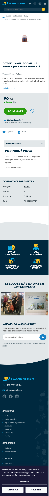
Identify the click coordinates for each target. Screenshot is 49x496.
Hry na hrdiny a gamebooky (15, 422)
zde (33, 475)
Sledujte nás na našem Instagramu (24, 285)
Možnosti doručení (14, 120)
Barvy (27, 186)
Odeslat (42, 337)
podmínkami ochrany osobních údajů (24, 344)
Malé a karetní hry (11, 419)
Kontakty (8, 448)
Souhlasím (36, 489)
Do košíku (17, 111)
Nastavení (24, 481)
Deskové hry (9, 416)
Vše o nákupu (9, 463)
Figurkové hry (10, 429)
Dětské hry (8, 426)
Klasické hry (9, 432)
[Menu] (44, 3)
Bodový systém (10, 451)
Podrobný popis (9, 88)
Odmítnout (13, 489)
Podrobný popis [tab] (13, 143)
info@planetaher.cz (14, 390)
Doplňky (7, 436)
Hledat (43, 9)
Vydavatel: (13, 74)
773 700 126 (13, 385)
